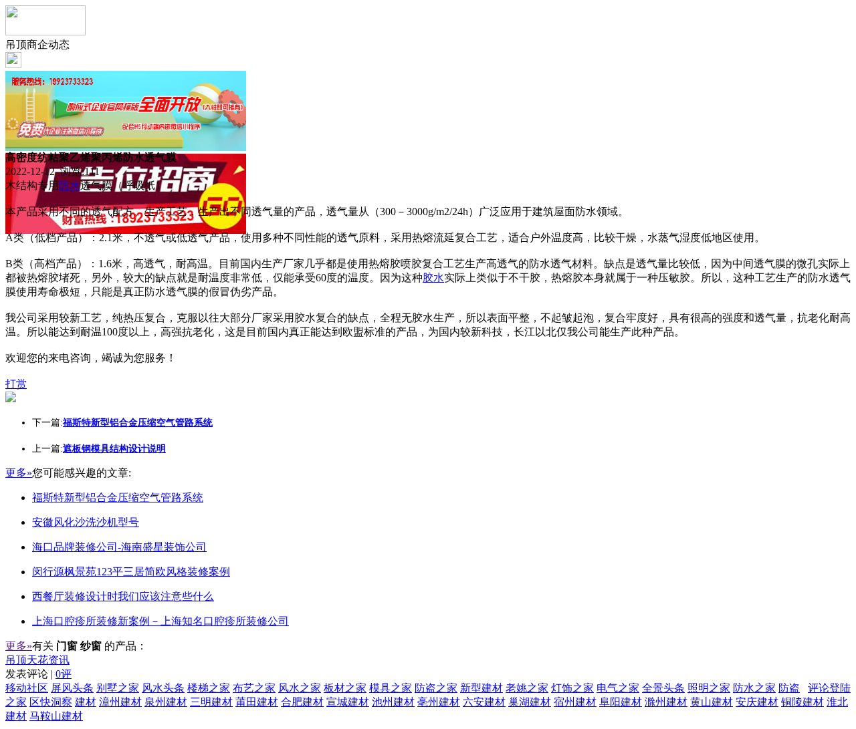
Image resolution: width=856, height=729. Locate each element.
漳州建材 (120, 702)
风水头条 (163, 688)
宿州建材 (575, 702)
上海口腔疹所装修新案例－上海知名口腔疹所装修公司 (160, 621)
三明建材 (211, 702)
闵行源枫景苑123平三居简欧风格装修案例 (131, 571)
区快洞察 (50, 702)
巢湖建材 (529, 702)
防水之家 (754, 688)
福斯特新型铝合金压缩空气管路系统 (117, 497)
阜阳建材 (620, 702)
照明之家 (708, 688)
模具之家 (390, 688)
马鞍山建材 (56, 716)
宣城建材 (347, 702)
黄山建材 (711, 702)
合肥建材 (302, 702)
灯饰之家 (572, 688)
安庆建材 (757, 702)
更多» (18, 472)
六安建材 (484, 702)
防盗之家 (436, 688)
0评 (64, 674)
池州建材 (393, 702)
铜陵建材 (802, 702)
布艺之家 (254, 688)
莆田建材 (256, 702)
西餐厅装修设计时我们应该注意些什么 (123, 596)
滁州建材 (666, 702)
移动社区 (26, 688)
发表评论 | (38, 674)
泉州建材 (165, 702)
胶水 (433, 277)
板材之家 (345, 688)
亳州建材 (438, 702)
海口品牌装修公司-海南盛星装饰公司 (119, 547)
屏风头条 (72, 688)
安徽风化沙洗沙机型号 (85, 522)
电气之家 (618, 688)
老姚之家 (527, 688)
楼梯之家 (208, 688)
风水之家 (299, 688)
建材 (85, 702)
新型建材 (481, 688)
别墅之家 (117, 688)
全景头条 (663, 688)
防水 (69, 185)
